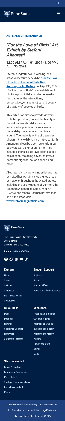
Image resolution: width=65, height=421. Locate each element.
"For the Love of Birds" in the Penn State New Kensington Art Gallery (32, 82)
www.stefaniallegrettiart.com (25, 201)
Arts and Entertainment (25, 35)
